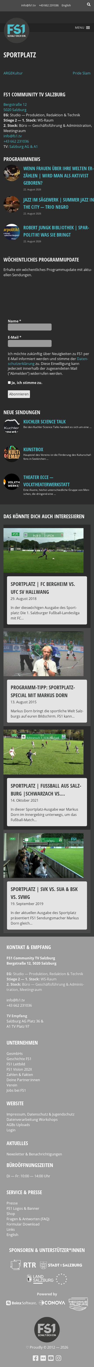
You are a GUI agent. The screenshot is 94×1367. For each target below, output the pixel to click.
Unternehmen (22, 1042)
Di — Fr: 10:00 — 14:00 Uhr (28, 1176)
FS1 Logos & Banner (23, 1208)
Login (11, 1130)
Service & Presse (24, 1192)
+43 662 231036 (49, 5)
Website (15, 1103)
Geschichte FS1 (19, 1058)
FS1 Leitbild (16, 1064)
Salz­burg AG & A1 (23, 146)
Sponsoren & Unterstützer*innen (47, 1250)
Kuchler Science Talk (44, 421)
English (66, 5)
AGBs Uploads (18, 1124)
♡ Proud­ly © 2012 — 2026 (47, 1347)
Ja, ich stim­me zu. (26, 382)
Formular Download (23, 1224)
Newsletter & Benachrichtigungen (34, 1154)
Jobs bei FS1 (16, 1090)
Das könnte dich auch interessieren (43, 516)
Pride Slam (82, 73)
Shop (11, 1213)
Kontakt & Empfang (29, 947)
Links (11, 1229)
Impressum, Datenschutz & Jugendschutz (40, 1114)
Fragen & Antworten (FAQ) (28, 1219)
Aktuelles (17, 1143)
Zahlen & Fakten (20, 1074)
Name (14, 321)
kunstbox (33, 449)
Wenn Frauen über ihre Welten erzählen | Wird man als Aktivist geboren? (58, 175)
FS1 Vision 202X (19, 1069)
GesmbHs (15, 1053)
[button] (79, 27)
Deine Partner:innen (23, 1079)
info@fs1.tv (28, 5)
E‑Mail (14, 337)
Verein (12, 1085)
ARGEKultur (13, 73)
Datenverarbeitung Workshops (32, 1119)
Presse (12, 1203)
